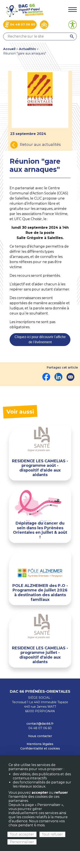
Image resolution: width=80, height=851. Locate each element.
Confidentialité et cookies (40, 748)
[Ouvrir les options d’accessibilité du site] (72, 24)
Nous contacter (40, 736)
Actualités (27, 49)
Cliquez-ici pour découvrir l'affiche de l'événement (40, 339)
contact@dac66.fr (40, 724)
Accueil (9, 49)
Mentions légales (40, 744)
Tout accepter (22, 834)
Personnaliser (22, 842)
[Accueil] (24, 10)
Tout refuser (52, 834)
